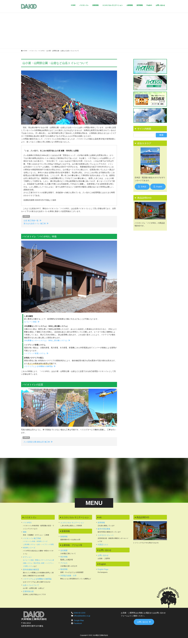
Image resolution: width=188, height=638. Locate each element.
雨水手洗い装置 (39, 563)
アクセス (64, 563)
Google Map (79, 620)
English (159, 187)
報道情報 (64, 569)
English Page (103, 569)
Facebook (78, 623)
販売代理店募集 (104, 529)
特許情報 (64, 557)
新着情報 (64, 536)
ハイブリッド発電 (47, 544)
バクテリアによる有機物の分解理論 (38, 366)
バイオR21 (27, 523)
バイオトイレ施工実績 (32, 538)
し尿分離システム (29, 544)
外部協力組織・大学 (68, 576)
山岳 (38, 544)
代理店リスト (103, 545)
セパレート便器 (30, 322)
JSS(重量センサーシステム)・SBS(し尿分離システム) (45, 340)
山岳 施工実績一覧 (31, 220)
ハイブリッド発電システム (35, 353)
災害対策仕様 (28, 591)
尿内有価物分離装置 (31, 570)
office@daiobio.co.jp (82, 616)
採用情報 (101, 523)
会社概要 (64, 550)
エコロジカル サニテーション (72, 523)
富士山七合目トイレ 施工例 (35, 223)
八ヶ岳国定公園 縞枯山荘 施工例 (37, 442)
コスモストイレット (106, 535)
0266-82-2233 (79, 613)
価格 (24, 532)
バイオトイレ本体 (29, 541)
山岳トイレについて (31, 585)
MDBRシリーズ (42, 541)
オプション (27, 557)
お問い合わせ (103, 555)
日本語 (143, 187)
